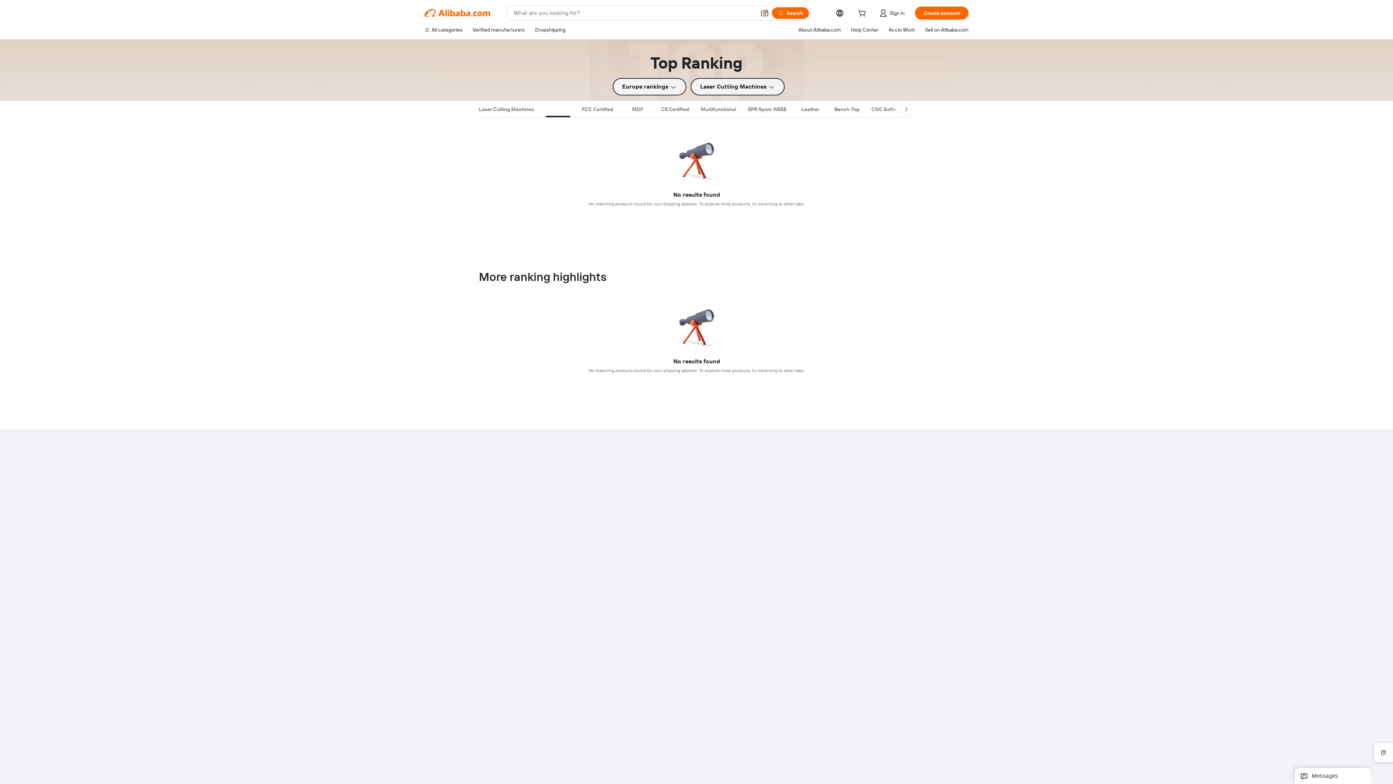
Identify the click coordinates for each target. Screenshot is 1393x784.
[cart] (863, 14)
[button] (764, 13)
